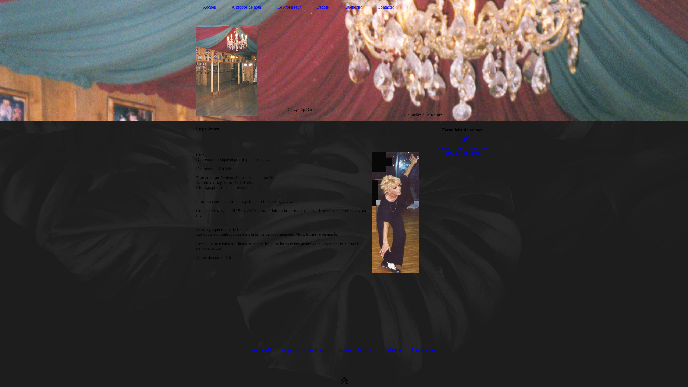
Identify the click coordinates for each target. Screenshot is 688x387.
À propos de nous (247, 7)
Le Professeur (289, 7)
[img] (344, 60)
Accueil (209, 7)
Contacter (386, 7)
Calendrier (353, 7)
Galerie (392, 349)
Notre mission (354, 349)
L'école (322, 7)
